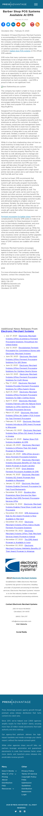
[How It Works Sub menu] (16, 771)
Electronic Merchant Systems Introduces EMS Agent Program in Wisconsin (23, 424)
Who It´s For (7, 774)
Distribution (7, 783)
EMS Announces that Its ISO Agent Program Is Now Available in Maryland (22, 516)
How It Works (8, 771)
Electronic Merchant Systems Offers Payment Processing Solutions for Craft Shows (21, 377)
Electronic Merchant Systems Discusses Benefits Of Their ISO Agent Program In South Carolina (23, 463)
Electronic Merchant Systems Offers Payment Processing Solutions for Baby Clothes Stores (21, 395)
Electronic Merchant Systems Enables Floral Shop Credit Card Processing (23, 507)
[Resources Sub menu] (13, 789)
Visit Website (21, 624)
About (4, 780)
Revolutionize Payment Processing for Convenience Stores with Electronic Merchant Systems (23, 350)
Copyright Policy (29, 777)
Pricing (5, 777)
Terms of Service (29, 774)
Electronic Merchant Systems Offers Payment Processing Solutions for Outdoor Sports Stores (21, 368)
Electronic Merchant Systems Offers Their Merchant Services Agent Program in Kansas (23, 533)
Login (24, 794)
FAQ (4, 785)
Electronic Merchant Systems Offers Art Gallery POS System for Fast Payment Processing (23, 415)
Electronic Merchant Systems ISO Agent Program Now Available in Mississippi (22, 477)
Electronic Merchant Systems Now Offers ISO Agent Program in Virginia (23, 433)
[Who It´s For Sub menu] (15, 774)
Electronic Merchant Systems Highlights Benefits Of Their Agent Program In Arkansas (23, 548)
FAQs (24, 780)
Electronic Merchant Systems (17, 331)
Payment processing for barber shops (16, 216)
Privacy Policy (28, 771)
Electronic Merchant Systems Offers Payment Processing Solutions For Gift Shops (21, 359)
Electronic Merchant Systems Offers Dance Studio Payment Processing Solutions (23, 525)
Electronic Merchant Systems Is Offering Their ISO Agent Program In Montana (23, 448)
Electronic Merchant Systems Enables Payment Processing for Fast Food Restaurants (23, 486)
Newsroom (26, 791)
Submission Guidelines (27, 784)
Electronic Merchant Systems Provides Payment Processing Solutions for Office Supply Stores (22, 386)
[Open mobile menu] (36, 4)
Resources (6, 788)
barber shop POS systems (20, 51)
